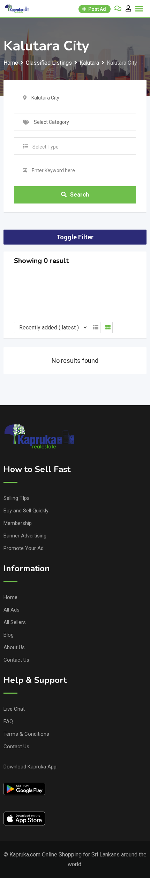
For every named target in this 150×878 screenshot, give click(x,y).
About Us (14, 647)
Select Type (45, 147)
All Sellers (14, 622)
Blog (8, 635)
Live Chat (14, 709)
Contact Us (16, 660)
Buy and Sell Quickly (25, 511)
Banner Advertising (24, 536)
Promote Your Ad (23, 548)
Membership (17, 523)
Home (10, 597)
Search (79, 194)
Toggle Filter (75, 237)
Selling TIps (16, 498)
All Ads (11, 610)
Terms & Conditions (26, 734)
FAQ (8, 721)
